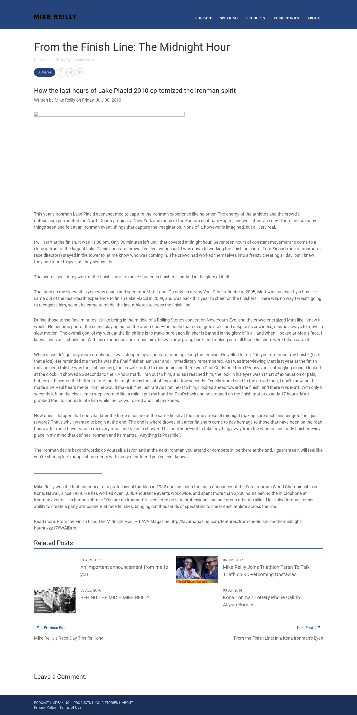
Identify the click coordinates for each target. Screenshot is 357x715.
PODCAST (203, 18)
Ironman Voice (83, 60)
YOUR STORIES (286, 18)
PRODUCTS (255, 18)
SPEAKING (229, 18)
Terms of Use (70, 707)
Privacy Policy (45, 707)
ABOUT (313, 18)
